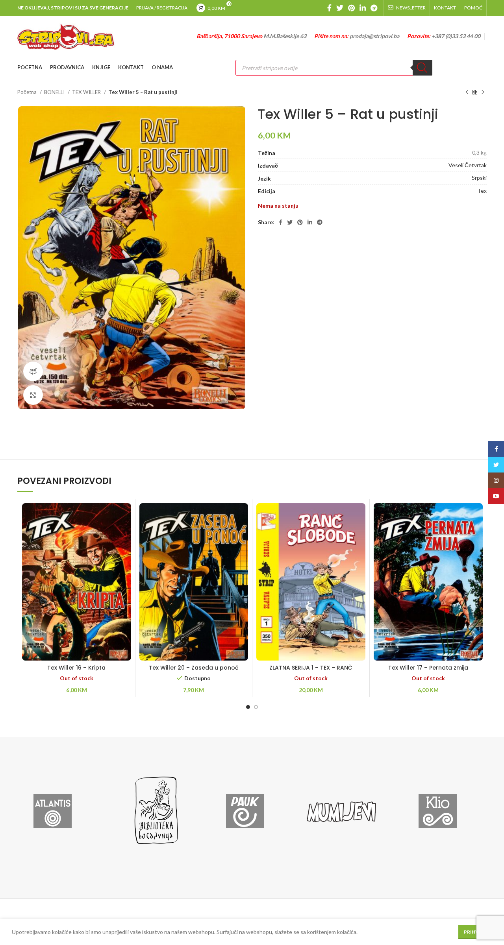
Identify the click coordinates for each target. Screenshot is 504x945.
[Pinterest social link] (351, 8)
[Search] (422, 68)
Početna (27, 92)
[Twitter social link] (340, 8)
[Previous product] (467, 92)
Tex (482, 190)
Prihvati (475, 932)
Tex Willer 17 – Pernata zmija (428, 668)
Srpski (479, 177)
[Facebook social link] (329, 8)
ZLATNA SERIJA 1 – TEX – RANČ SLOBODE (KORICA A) (310, 671)
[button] (194, 592)
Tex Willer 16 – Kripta (76, 668)
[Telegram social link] (374, 8)
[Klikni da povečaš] (33, 395)
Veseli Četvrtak (467, 165)
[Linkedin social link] (362, 8)
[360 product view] (33, 371)
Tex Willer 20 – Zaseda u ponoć (193, 668)
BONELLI (55, 92)
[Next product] (483, 92)
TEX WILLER (87, 92)
